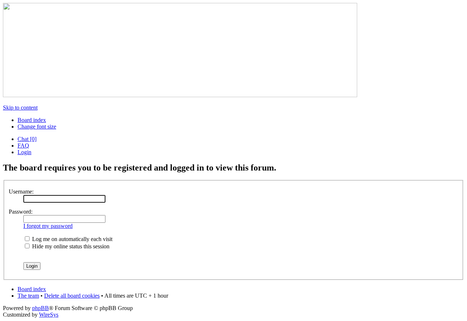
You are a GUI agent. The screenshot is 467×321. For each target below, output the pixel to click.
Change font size (37, 126)
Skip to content (20, 107)
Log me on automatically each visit (71, 239)
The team (28, 296)
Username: (21, 191)
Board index (32, 120)
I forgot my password (48, 226)
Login (24, 152)
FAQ (23, 145)
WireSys (48, 315)
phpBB (40, 308)
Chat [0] (27, 139)
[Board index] (180, 95)
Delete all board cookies (72, 296)
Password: (20, 212)
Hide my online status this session (70, 246)
